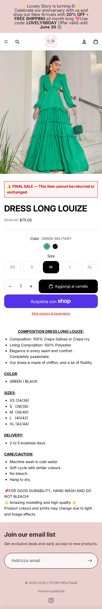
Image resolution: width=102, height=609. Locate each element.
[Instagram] (51, 600)
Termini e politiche (51, 591)
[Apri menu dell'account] (84, 42)
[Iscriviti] (89, 560)
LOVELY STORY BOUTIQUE (57, 583)
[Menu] (6, 42)
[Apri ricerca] (17, 42)
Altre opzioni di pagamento (51, 313)
